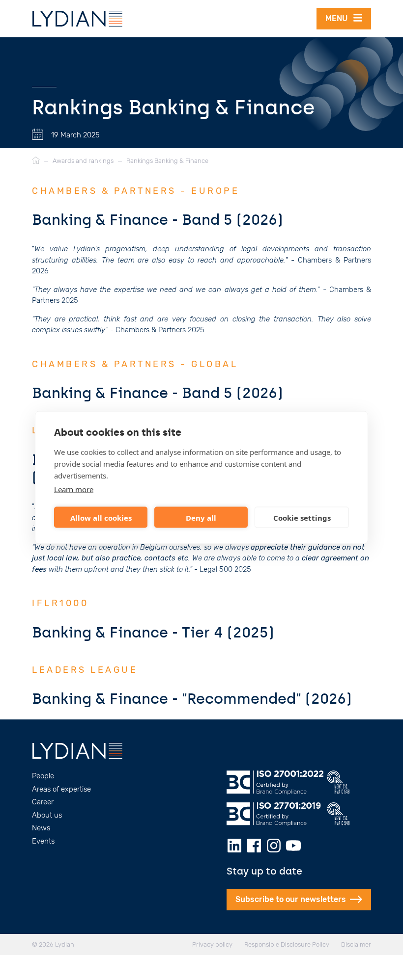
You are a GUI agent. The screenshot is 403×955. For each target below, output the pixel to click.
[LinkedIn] (234, 845)
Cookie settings (302, 517)
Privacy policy (212, 944)
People (43, 775)
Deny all (201, 517)
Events (43, 841)
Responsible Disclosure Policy (286, 944)
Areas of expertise (61, 789)
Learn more (73, 489)
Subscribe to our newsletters (290, 899)
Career (43, 801)
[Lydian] (77, 19)
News (41, 827)
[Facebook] (254, 845)
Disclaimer (356, 944)
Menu (339, 18)
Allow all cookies (101, 517)
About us (47, 815)
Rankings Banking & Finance (167, 160)
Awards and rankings (83, 160)
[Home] (36, 161)
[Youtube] (293, 845)
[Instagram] (274, 845)
